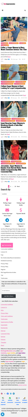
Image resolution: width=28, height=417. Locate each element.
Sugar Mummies (5, 45)
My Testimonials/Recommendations (10, 258)
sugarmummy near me (16, 161)
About (2, 345)
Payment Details (20, 213)
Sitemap (3, 331)
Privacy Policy (4, 264)
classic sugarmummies (19, 83)
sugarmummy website (20, 81)
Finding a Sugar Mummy (7, 204)
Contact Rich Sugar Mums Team (7, 215)
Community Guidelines (7, 249)
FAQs (2, 310)
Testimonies (4, 278)
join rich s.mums (8, 296)
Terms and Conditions (7, 316)
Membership (4, 328)
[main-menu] (2, 10)
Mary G (6, 59)
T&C (2, 275)
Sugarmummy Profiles (7, 322)
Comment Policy (5, 334)
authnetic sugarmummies (7, 83)
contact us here (22, 385)
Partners (3, 339)
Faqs (2, 255)
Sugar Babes (22, 43)
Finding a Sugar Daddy (21, 204)
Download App (7, 245)
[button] (9, 59)
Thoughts (3, 342)
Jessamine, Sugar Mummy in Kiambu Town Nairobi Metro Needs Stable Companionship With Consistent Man (13, 169)
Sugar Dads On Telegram (21, 225)
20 (15, 186)
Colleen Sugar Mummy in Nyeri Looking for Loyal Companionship (13, 87)
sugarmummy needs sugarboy (8, 120)
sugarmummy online (20, 120)
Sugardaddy (4, 325)
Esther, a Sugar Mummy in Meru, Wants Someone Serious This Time (14, 48)
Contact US (4, 252)
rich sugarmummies (13, 43)
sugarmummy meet (6, 161)
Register (3, 269)
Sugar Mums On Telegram (7, 225)
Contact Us (4, 307)
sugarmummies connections (8, 81)
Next (18, 186)
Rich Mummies (4, 43)
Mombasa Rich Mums (6, 118)
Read (9, 57)
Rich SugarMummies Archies (8, 272)
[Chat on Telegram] (2, 414)
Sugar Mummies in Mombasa (18, 118)
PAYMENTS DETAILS (6, 261)
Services (3, 336)
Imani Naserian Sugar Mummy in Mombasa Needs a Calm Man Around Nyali (13, 125)
